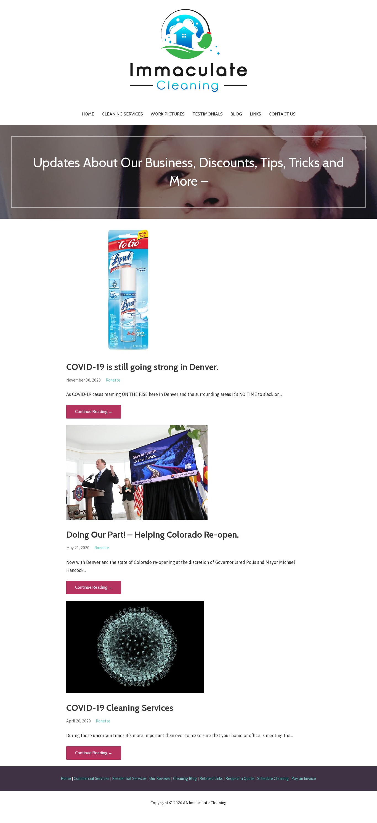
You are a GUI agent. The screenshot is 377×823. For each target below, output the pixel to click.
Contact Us (282, 114)
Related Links (211, 778)
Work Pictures (168, 114)
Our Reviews (159, 778)
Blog (236, 114)
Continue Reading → (93, 411)
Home (88, 114)
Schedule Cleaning (273, 778)
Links (255, 114)
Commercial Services (91, 778)
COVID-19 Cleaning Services (119, 707)
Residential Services (129, 778)
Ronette (113, 380)
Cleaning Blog (185, 778)
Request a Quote (239, 778)
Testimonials (207, 114)
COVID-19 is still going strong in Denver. (142, 366)
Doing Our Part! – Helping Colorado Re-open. (152, 534)
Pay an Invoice (303, 778)
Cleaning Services (122, 114)
